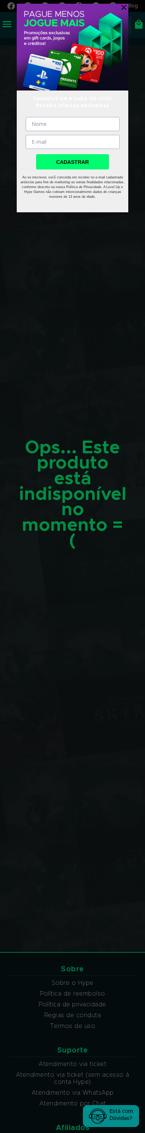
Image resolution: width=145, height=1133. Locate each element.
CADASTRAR (72, 162)
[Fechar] (122, 7)
